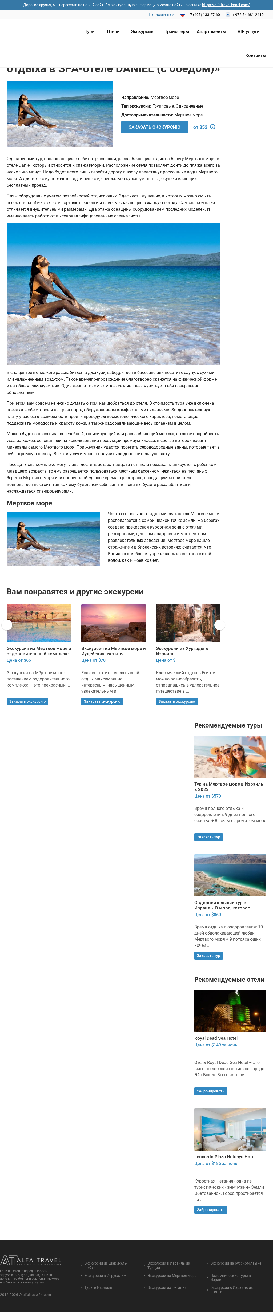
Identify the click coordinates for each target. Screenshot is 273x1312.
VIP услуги (249, 31)
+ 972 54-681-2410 (248, 15)
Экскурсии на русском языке (235, 1263)
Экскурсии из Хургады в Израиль (107, 651)
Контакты (255, 55)
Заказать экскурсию (154, 127)
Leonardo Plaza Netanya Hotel (224, 1156)
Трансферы (177, 31)
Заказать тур (208, 837)
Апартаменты (211, 31)
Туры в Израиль (98, 1287)
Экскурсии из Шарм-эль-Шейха (105, 1265)
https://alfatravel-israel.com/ (226, 5)
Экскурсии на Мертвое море (171, 1275)
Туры (90, 31)
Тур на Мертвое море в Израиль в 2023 (228, 786)
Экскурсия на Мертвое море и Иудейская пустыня (39, 651)
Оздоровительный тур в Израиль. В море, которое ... (224, 905)
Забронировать (210, 1091)
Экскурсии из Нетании (167, 1287)
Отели (113, 31)
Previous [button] (17, 114)
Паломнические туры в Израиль (230, 1277)
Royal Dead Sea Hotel (216, 1038)
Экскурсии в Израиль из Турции (168, 1265)
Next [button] (102, 114)
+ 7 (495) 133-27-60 (203, 15)
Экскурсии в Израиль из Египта (182, 651)
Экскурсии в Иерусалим (105, 1275)
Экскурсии (142, 31)
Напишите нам (161, 14)
